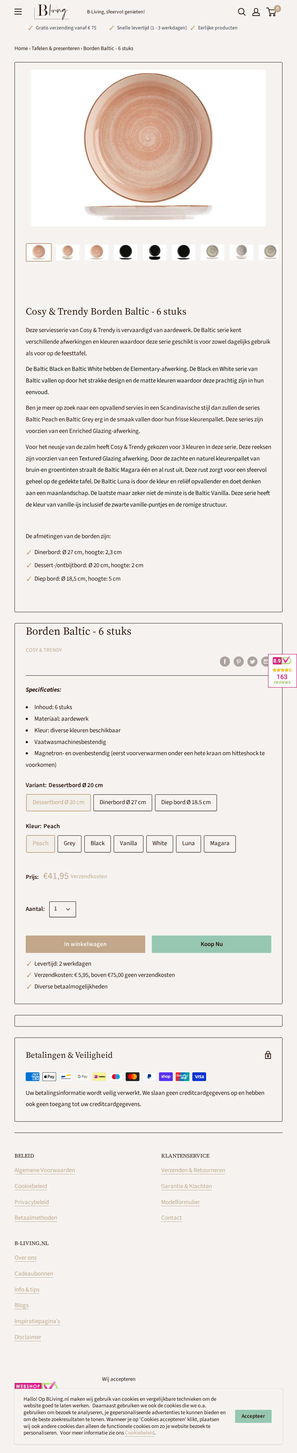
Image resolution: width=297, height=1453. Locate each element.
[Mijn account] (256, 12)
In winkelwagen (85, 944)
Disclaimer (27, 1337)
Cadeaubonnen (33, 1273)
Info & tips (26, 1289)
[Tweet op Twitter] (252, 661)
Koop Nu (212, 944)
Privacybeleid (31, 1202)
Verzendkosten (89, 876)
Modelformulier (180, 1202)
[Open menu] (18, 12)
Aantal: (35, 909)
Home (21, 48)
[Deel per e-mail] (266, 661)
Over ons (25, 1257)
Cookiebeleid (30, 1186)
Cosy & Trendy (44, 650)
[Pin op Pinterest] (239, 661)
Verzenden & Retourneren (193, 1170)
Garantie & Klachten (186, 1186)
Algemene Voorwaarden (44, 1170)
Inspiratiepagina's (37, 1321)
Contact (171, 1217)
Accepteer (253, 1416)
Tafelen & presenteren (56, 48)
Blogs (21, 1305)
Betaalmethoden (35, 1217)
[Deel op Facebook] (225, 661)
